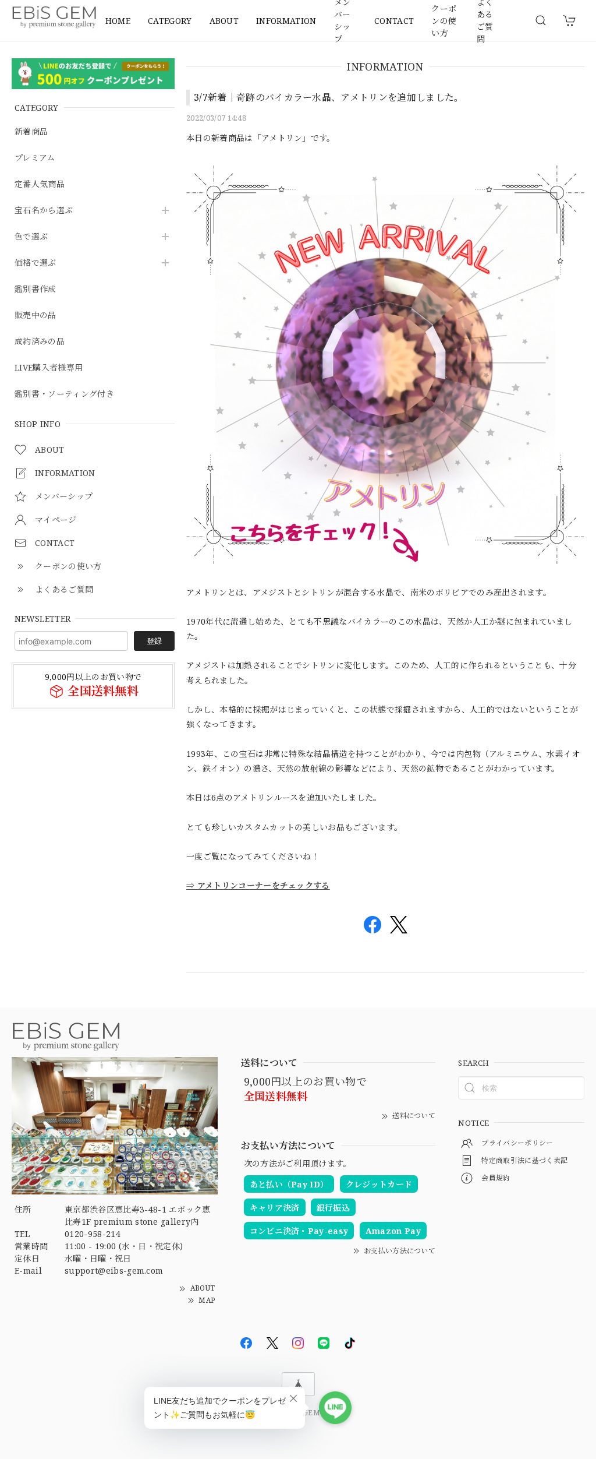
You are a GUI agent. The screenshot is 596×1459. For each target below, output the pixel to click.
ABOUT (224, 20)
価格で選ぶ (35, 263)
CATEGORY (170, 20)
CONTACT (394, 20)
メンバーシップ (342, 20)
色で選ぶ (31, 237)
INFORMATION (286, 20)
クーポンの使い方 (443, 20)
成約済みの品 (40, 342)
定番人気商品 (40, 184)
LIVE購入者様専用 (49, 368)
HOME (117, 20)
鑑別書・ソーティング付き (64, 394)
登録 (154, 641)
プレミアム (35, 158)
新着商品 (31, 132)
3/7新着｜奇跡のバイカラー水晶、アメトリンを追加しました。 (329, 97)
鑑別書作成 (35, 289)
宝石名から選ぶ (44, 211)
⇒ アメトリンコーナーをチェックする (258, 885)
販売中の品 (35, 315)
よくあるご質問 (485, 20)
